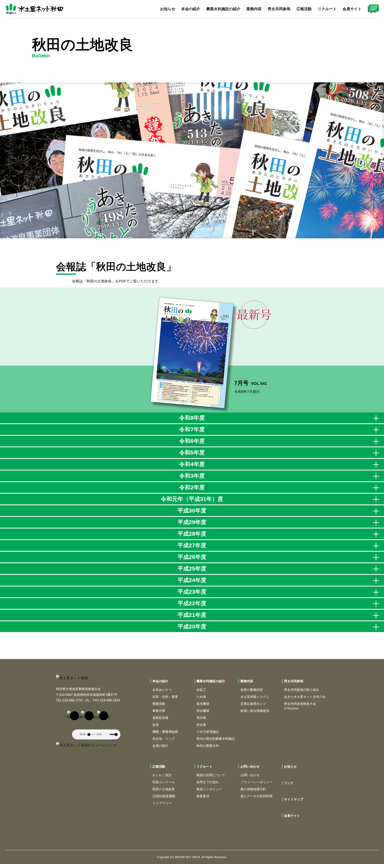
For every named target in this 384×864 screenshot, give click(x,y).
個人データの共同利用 (256, 796)
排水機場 (202, 710)
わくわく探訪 (162, 775)
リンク (289, 783)
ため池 (201, 696)
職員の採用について (210, 775)
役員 (155, 724)
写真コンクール (163, 782)
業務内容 (246, 681)
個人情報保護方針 (253, 789)
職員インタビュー (209, 789)
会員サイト (352, 9)
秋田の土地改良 (163, 789)
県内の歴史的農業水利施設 (215, 738)
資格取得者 (160, 717)
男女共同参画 (293, 681)
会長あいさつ (162, 689)
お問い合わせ (250, 766)
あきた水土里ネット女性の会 (305, 696)
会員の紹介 (160, 745)
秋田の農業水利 (207, 745)
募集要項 (202, 796)
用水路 (201, 717)
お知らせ (167, 9)
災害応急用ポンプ (253, 703)
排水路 (201, 724)
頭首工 (201, 689)
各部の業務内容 (251, 689)
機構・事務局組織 (165, 731)
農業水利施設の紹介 (210, 681)
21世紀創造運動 (163, 796)
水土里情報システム (254, 696)
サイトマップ (293, 799)
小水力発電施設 (207, 731)
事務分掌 (158, 710)
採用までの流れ (207, 782)
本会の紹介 (160, 681)
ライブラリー (162, 803)
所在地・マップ (163, 738)
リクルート (204, 766)
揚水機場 (202, 703)
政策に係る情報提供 (254, 710)
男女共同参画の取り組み (301, 689)
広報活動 (158, 766)
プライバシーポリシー (256, 782)
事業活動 (158, 703)
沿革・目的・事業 (165, 696)
